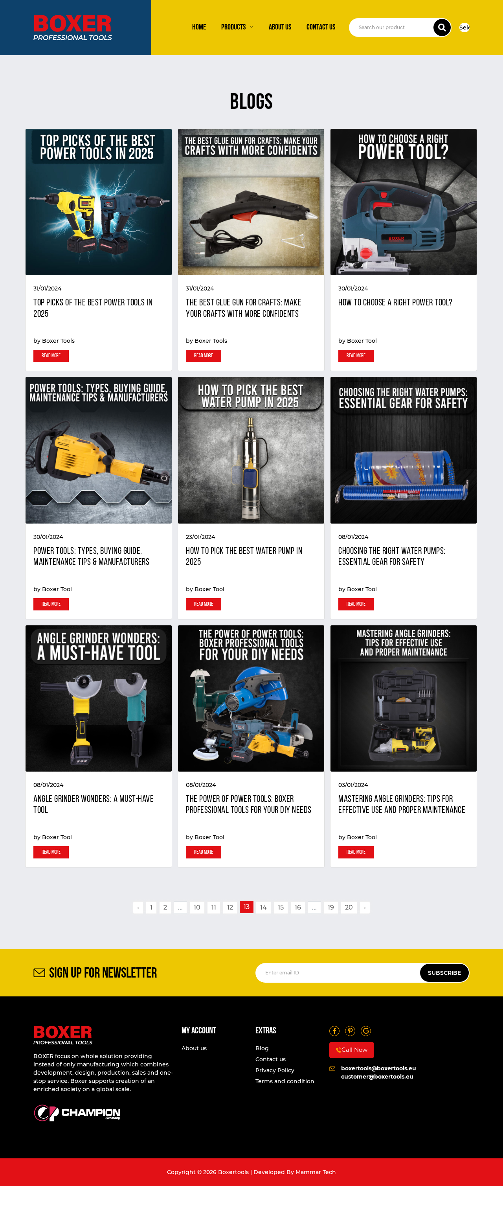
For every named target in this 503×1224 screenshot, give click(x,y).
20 (349, 907)
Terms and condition (284, 1081)
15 (281, 907)
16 (298, 907)
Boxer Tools (58, 340)
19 (331, 907)
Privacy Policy (274, 1070)
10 (197, 907)
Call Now (354, 1049)
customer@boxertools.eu (377, 1076)
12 (230, 907)
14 (263, 907)
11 (213, 907)
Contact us (321, 27)
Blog (262, 1048)
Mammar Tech (316, 1172)
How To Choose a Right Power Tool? (395, 303)
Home (199, 27)
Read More (51, 356)
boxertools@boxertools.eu (378, 1068)
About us (280, 27)
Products (233, 27)
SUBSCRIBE (444, 972)
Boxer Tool (362, 340)
